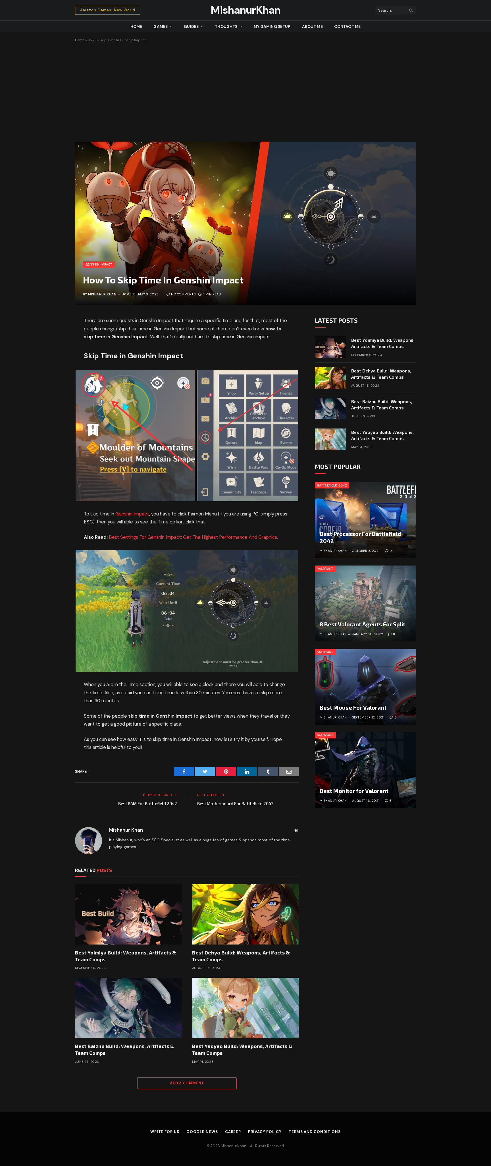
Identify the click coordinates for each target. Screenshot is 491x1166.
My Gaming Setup (272, 26)
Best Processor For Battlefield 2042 (360, 537)
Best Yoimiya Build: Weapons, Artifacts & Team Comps (125, 955)
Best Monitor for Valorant (354, 790)
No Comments (183, 294)
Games (160, 26)
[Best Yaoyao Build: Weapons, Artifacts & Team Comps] (245, 1008)
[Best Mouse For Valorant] (365, 687)
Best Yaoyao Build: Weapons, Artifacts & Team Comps (242, 1049)
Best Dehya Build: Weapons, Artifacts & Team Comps (241, 955)
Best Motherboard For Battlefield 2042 (235, 803)
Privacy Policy (265, 1131)
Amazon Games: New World (107, 10)
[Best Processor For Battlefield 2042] (365, 520)
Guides (191, 26)
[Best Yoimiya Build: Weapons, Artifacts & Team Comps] (128, 914)
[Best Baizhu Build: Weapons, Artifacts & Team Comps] (128, 1008)
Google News (202, 1131)
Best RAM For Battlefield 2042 (147, 803)
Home (136, 26)
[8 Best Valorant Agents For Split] (365, 603)
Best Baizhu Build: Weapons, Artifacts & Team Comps (124, 1049)
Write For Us (164, 1131)
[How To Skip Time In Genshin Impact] (245, 223)
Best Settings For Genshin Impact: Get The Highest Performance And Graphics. (193, 537)
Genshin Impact (99, 264)
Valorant (325, 569)
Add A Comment (187, 1083)
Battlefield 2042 (332, 485)
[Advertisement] (245, 92)
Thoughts (226, 26)
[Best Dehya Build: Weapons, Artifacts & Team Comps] (245, 914)
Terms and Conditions (315, 1131)
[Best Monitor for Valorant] (365, 770)
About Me (312, 26)
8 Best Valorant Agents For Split (362, 624)
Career (233, 1131)
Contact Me (347, 26)
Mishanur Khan (102, 294)
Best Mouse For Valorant (353, 707)
